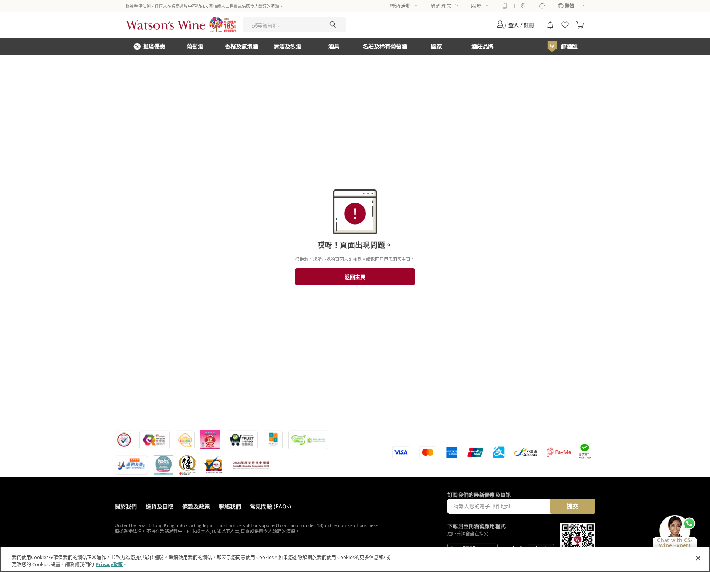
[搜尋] (332, 25)
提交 (572, 506)
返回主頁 (355, 276)
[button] (515, 24)
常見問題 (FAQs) (270, 506)
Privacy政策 (109, 564)
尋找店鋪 (523, 6)
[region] (355, 559)
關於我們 (126, 506)
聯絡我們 (230, 506)
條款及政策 (196, 506)
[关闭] (698, 558)
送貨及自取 (159, 506)
